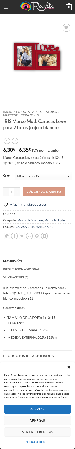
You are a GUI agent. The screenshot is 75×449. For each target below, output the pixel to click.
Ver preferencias (37, 432)
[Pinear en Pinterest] (37, 236)
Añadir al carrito (44, 191)
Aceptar (37, 409)
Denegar (37, 420)
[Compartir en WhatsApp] (7, 236)
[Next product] (7, 141)
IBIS (32, 226)
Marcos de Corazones (21, 115)
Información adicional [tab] (21, 269)
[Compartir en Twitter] (22, 236)
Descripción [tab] (12, 260)
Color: (6, 175)
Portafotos (47, 111)
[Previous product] (15, 141)
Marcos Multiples (55, 220)
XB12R (51, 226)
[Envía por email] (29, 236)
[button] (69, 367)
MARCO (41, 226)
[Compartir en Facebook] (14, 236)
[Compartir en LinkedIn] (44, 236)
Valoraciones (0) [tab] (15, 277)
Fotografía (25, 111)
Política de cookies (35, 441)
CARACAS (22, 226)
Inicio (7, 111)
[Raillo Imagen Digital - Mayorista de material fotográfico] (37, 7)
